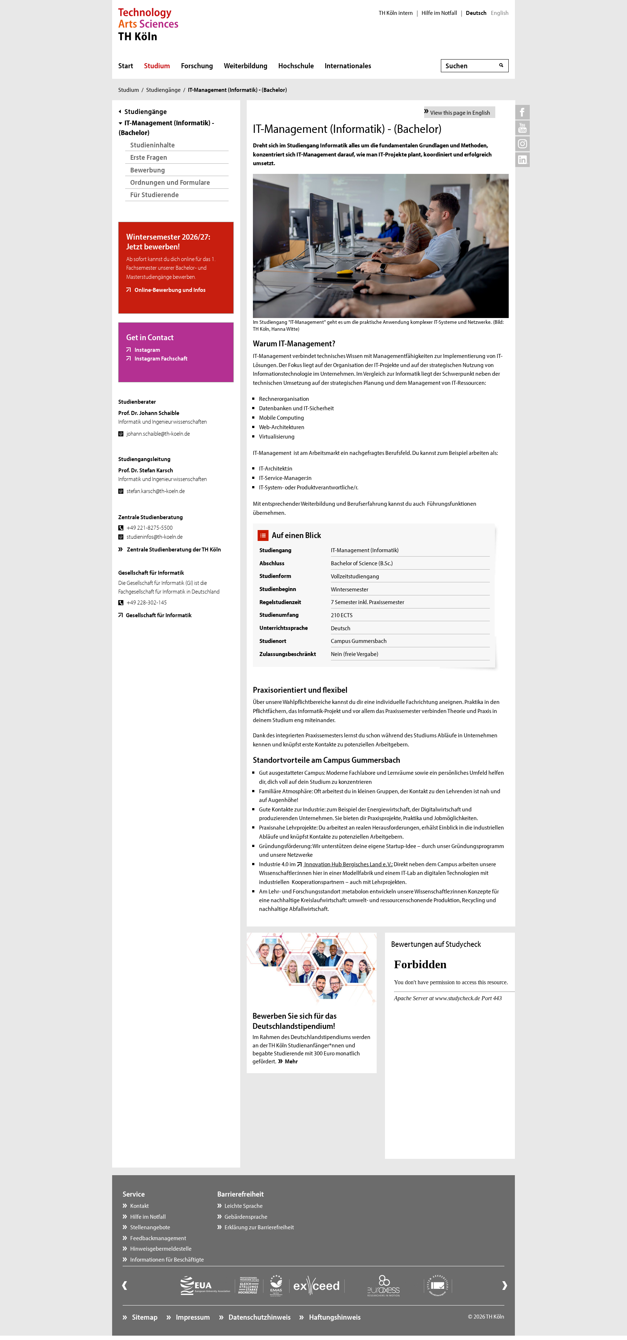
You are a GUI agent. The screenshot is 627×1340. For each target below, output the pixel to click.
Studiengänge (163, 89)
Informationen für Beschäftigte (167, 1259)
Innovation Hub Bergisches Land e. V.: (348, 864)
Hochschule (296, 65)
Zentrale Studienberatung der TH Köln (173, 549)
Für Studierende (154, 194)
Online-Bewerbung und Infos (170, 289)
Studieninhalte (152, 144)
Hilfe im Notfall (439, 13)
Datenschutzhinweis (259, 1316)
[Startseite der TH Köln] (148, 23)
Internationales (348, 65)
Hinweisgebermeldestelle (161, 1248)
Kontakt (139, 1205)
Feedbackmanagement (158, 1238)
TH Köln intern (396, 13)
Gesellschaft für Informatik (159, 615)
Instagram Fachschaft (161, 358)
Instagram (147, 349)
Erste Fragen (148, 157)
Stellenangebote (150, 1227)
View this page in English (460, 112)
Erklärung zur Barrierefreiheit (259, 1227)
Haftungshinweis (334, 1316)
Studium (157, 65)
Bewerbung (147, 169)
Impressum (192, 1316)
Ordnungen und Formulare (170, 182)
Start (125, 65)
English (500, 13)
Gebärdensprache (246, 1216)
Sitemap (144, 1316)
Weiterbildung (245, 65)
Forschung (197, 65)
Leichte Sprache (244, 1205)
